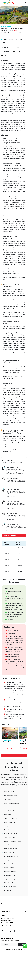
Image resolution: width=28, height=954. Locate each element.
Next (26, 740)
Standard (5, 39)
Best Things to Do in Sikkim (11, 833)
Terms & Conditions (8, 949)
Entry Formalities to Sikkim (11, 856)
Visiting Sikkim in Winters (10, 795)
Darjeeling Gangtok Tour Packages (13, 841)
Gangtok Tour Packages (10, 879)
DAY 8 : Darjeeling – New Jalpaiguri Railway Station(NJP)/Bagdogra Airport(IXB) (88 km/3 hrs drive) (13, 431)
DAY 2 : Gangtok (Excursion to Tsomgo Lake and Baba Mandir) (12, 164)
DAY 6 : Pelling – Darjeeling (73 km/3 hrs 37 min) (11, 361)
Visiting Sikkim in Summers (11, 810)
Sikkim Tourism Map (9, 867)
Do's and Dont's (8, 890)
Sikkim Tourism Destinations (11, 803)
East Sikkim (7, 829)
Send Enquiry (8, 748)
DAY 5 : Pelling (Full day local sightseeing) (11, 322)
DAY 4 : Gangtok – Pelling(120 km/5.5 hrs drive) (11, 285)
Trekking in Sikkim (9, 860)
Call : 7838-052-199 (6, 925)
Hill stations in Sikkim (9, 875)
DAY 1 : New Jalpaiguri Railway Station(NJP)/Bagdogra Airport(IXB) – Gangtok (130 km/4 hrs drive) (12, 141)
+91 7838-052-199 (19, 3)
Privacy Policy (17, 949)
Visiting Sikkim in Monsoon (11, 826)
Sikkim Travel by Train (9, 837)
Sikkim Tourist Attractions (10, 818)
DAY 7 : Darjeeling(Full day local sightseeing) (12, 384)
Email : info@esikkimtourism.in (8, 927)
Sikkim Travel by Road (9, 822)
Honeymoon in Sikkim (9, 863)
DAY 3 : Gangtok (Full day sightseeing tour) (10, 237)
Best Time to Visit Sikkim (10, 848)
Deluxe (11, 39)
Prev (2, 740)
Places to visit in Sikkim (10, 886)
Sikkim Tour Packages (9, 882)
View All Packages (7, 755)
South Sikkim (7, 799)
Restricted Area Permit (10, 871)
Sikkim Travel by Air (9, 852)
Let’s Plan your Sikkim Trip (9, 535)
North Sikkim (7, 845)
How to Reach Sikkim (9, 807)
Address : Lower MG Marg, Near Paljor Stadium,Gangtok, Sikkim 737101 (7, 920)
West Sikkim (7, 814)
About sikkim (7, 788)
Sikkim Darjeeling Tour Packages (12, 792)
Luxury (4, 42)
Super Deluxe (19, 39)
